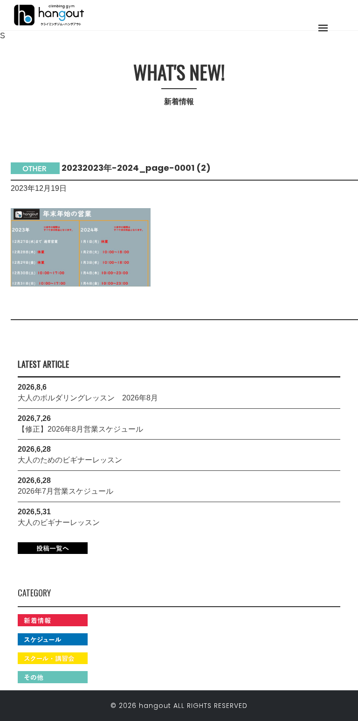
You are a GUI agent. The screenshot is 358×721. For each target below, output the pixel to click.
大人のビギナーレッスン (59, 522)
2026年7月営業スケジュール (65, 491)
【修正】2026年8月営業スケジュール (80, 429)
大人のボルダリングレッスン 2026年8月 (88, 398)
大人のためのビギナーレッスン (70, 460)
